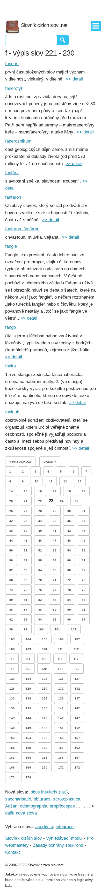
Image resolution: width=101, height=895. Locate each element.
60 (69, 560)
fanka (10, 366)
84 (69, 599)
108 (12, 649)
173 (12, 777)
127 (77, 678)
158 (12, 747)
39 (25, 530)
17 (54, 491)
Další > (50, 461)
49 (83, 540)
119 (28, 668)
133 (12, 698)
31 (83, 511)
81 (25, 599)
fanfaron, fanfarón (22, 228)
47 (54, 540)
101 (57, 629)
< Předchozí (20, 461)
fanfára (12, 172)
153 (12, 737)
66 (69, 570)
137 (77, 698)
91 (83, 609)
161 (61, 747)
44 (11, 540)
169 (28, 767)
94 (40, 619)
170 (44, 767)
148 (12, 728)
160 (44, 747)
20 (11, 501)
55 (83, 550)
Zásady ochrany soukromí (58, 845)
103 (12, 639)
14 (11, 491)
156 (61, 737)
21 (25, 501)
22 (40, 501)
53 (54, 550)
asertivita (44, 826)
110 (44, 649)
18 (69, 491)
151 (61, 728)
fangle (11, 246)
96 (69, 619)
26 (11, 511)
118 (12, 668)
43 (83, 530)
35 (54, 520)
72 (69, 580)
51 (25, 550)
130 (44, 688)
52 (40, 550)
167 (77, 757)
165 (44, 757)
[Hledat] (63, 40)
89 (54, 609)
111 (60, 649)
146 (61, 718)
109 (28, 649)
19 (83, 491)
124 (28, 678)
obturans (42, 799)
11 (51, 481)
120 (44, 668)
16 (40, 491)
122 (77, 668)
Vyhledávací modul (64, 838)
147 (77, 718)
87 (25, 609)
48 (69, 540)
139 (28, 708)
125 (44, 678)
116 (60, 659)
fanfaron (13, 197)
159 (28, 747)
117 (76, 659)
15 (25, 491)
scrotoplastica (66, 799)
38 (11, 530)
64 (40, 570)
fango (10, 327)
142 (77, 708)
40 (40, 530)
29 (54, 511)
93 (25, 619)
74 (11, 589)
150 (44, 728)
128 (12, 688)
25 (76, 501)
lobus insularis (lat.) (49, 792)
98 (11, 629)
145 (44, 718)
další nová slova (21, 813)
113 (12, 659)
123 (12, 678)
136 (61, 698)
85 (83, 599)
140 (44, 708)
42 (69, 530)
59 (54, 560)
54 (69, 550)
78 (69, 589)
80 (11, 599)
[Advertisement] (50, 7)
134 (28, 698)
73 (83, 580)
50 (11, 550)
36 (69, 520)
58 (40, 560)
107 (77, 639)
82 (40, 599)
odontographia (33, 806)
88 (40, 609)
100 (41, 629)
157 (77, 737)
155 (44, 737)
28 (40, 511)
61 (83, 560)
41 (54, 530)
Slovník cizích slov (23, 838)
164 (28, 757)
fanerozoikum (18, 141)
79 (83, 589)
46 (40, 540)
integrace (65, 826)
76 (40, 589)
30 (69, 511)
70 (40, 580)
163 (12, 757)
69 (25, 580)
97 (83, 619)
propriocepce (62, 806)
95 (54, 619)
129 (28, 688)
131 (61, 688)
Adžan (11, 806)
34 (40, 520)
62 (11, 570)
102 (73, 629)
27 (25, 511)
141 (61, 708)
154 (28, 737)
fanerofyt (13, 88)
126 (61, 678)
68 (11, 580)
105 (44, 639)
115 (44, 659)
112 (76, 649)
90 (69, 609)
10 (36, 481)
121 (60, 668)
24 (62, 501)
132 (77, 688)
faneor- (12, 63)
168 (12, 767)
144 (28, 718)
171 (61, 767)
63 (25, 570)
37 (83, 520)
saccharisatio (18, 799)
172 (77, 767)
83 (54, 599)
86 (11, 609)
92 (11, 619)
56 (11, 560)
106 (61, 639)
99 (25, 629)
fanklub (12, 411)
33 (25, 520)
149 (28, 728)
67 (83, 570)
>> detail (74, 79)
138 (12, 708)
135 (44, 698)
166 (61, 757)
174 (28, 777)
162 (77, 747)
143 (12, 718)
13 (80, 481)
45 (25, 540)
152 (77, 728)
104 (28, 639)
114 (28, 659)
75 (25, 589)
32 (11, 520)
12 (65, 481)
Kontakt (12, 852)
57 (25, 560)
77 (54, 589)
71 (54, 580)
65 (54, 570)
